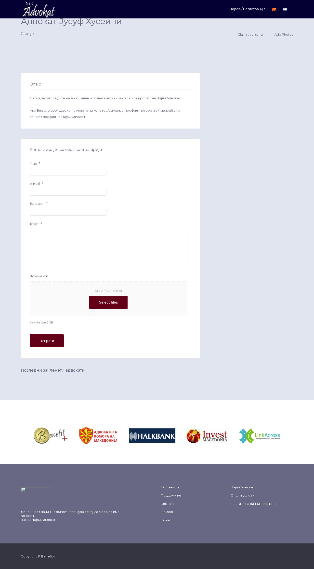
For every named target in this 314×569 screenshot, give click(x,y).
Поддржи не (171, 495)
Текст (36, 224)
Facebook (259, 556)
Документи (39, 276)
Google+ (275, 556)
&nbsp (73, 435)
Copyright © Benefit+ (38, 556)
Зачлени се (170, 487)
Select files (108, 302)
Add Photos (283, 34)
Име (35, 163)
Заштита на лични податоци (253, 504)
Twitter (267, 556)
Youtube (283, 556)
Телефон (39, 203)
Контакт (167, 504)
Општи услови (242, 495)
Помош (167, 512)
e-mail (36, 184)
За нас (166, 520)
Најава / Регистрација (247, 9)
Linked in (290, 556)
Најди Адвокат (43, 520)
